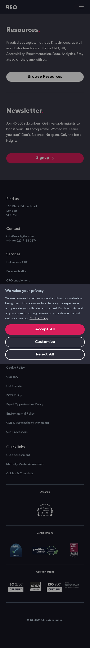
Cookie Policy (39, 318)
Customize (45, 342)
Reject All (45, 354)
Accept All (45, 329)
